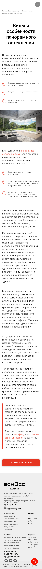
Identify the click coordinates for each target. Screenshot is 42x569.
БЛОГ (7, 558)
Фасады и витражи (10, 527)
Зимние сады (8, 529)
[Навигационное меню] (37, 4)
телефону (19, 434)
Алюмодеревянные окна (11, 519)
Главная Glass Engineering (10, 11)
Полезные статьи (27, 11)
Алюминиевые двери (10, 521)
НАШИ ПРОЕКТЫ (11, 554)
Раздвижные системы (11, 524)
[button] (21, 462)
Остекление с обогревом (11, 548)
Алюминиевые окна (10, 516)
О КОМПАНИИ (10, 551)
